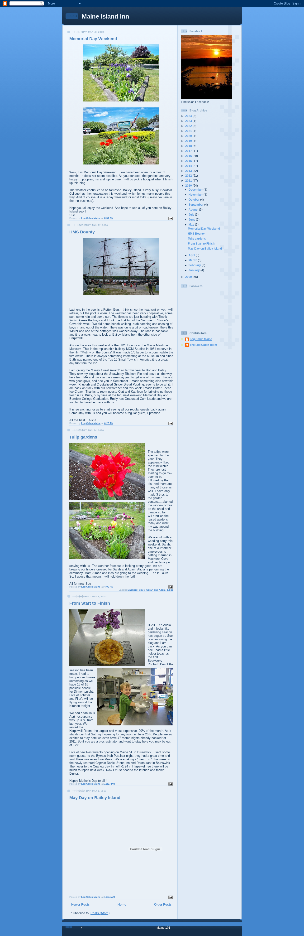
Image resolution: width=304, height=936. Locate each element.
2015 (189, 160)
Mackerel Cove (136, 590)
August (194, 209)
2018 (189, 145)
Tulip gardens (83, 437)
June (192, 219)
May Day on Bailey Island (94, 797)
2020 (189, 135)
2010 (189, 185)
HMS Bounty (82, 232)
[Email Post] (170, 218)
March (193, 260)
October (194, 199)
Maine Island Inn (105, 16)
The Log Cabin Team (203, 344)
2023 (189, 120)
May (192, 224)
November (196, 194)
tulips (170, 590)
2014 (189, 165)
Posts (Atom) (99, 913)
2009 (189, 276)
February (195, 265)
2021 (189, 130)
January (194, 270)
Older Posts (162, 904)
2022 (189, 125)
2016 (189, 155)
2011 (189, 180)
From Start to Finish (89, 603)
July (192, 214)
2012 (189, 175)
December (196, 189)
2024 (189, 115)
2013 (189, 170)
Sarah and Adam (156, 590)
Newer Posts (80, 904)
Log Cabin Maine (201, 339)
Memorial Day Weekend (93, 38)
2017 (189, 150)
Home (122, 904)
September (196, 204)
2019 (189, 140)
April (192, 255)
